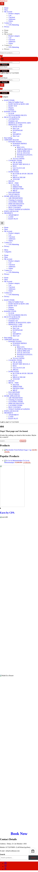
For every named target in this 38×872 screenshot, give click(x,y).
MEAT (15, 190)
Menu (6, 250)
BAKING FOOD (10, 111)
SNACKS (16, 145)
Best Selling (8, 138)
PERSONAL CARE (15, 125)
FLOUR (11, 113)
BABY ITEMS (9, 100)
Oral (14, 132)
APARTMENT (13, 215)
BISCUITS (20, 147)
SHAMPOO (17, 134)
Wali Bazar (3, 1)
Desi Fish (16, 185)
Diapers (11, 108)
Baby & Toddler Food (15, 102)
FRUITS (11, 181)
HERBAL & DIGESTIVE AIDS (19, 123)
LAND (10, 217)
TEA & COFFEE (18, 158)
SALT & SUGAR (19, 168)
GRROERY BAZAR (11, 140)
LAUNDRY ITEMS (15, 206)
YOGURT (16, 179)
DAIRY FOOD (13, 172)
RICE (15, 166)
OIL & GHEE (17, 162)
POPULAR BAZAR (11, 211)
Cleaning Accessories (15, 200)
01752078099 (14, 73)
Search (4, 64)
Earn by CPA (7, 512)
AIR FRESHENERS (15, 198)
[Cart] (19, 59)
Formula (11, 110)
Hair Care (16, 128)
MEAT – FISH (13, 183)
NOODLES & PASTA (24, 155)
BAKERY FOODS (15, 142)
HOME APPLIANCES (12, 196)
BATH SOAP (17, 127)
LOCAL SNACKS (23, 153)
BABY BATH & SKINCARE (18, 104)
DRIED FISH (17, 187)
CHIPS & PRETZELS (24, 149)
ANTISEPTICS (13, 119)
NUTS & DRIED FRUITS (17, 115)
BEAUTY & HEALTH (12, 117)
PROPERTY (8, 213)
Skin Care (16, 136)
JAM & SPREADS (23, 151)
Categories (7, 252)
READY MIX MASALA (21, 164)
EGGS (15, 175)
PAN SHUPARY (14, 192)
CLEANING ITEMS (15, 202)
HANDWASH (18, 130)
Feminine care (13, 121)
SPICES (15, 170)
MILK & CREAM (19, 177)
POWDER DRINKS (20, 143)
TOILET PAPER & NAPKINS (19, 209)
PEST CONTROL (14, 207)
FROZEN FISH (18, 189)
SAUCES (20, 157)
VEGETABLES (14, 194)
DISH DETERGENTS (16, 204)
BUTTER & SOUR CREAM (23, 174)
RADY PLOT (13, 219)
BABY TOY (12, 106)
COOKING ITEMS (15, 160)
